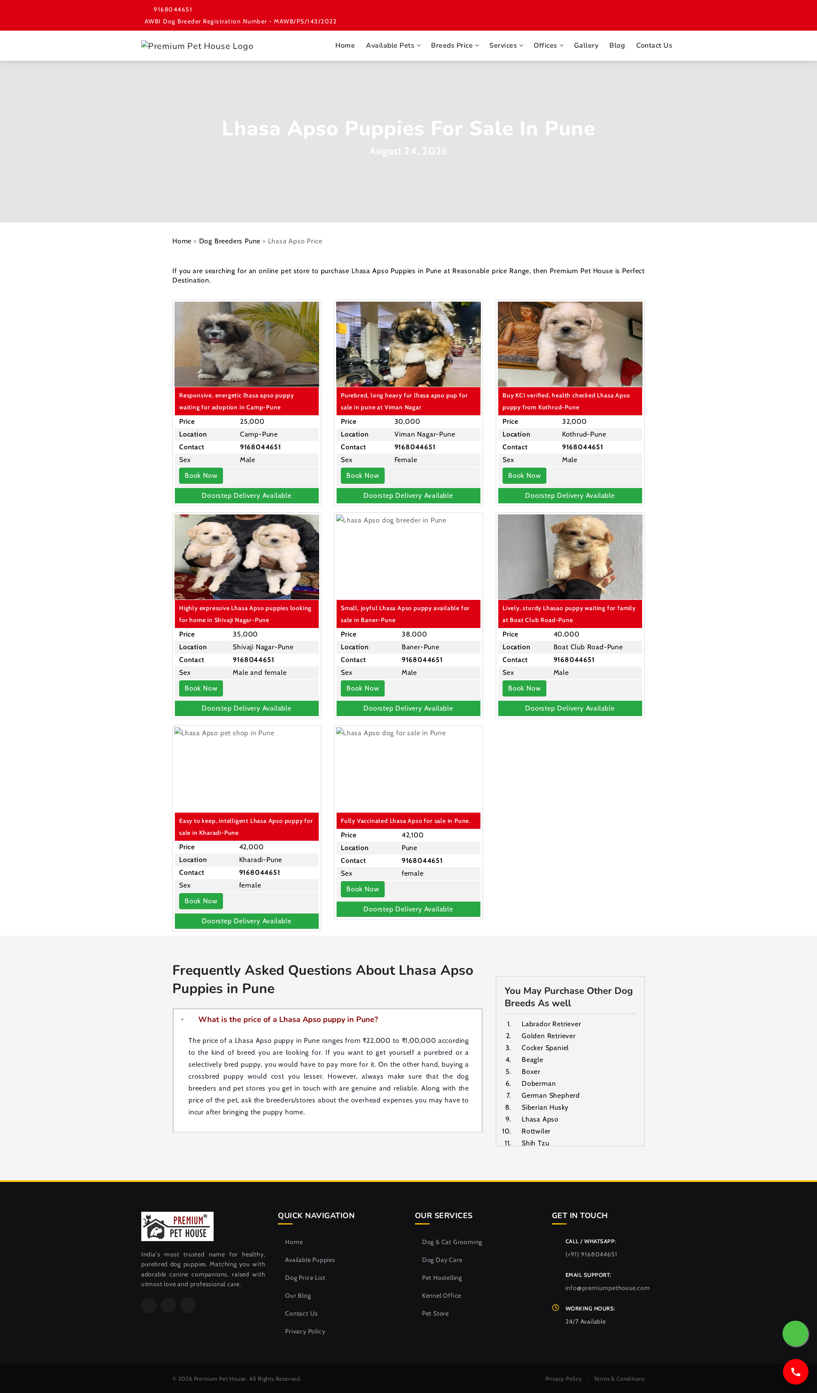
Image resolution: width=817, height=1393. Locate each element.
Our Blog (298, 1295)
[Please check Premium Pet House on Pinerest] (650, 12)
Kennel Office (441, 1295)
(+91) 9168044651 (591, 1254)
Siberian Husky (545, 1107)
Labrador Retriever (551, 1024)
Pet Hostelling (442, 1278)
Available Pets (390, 45)
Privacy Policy (305, 1331)
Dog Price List (305, 1278)
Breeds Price (452, 45)
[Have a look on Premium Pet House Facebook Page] (613, 12)
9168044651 (173, 9)
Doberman (539, 1083)
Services (503, 45)
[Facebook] (149, 1305)
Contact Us (654, 45)
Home (345, 45)
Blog (617, 45)
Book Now (201, 475)
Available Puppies (310, 1260)
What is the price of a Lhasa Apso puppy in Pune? (288, 1019)
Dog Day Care (442, 1260)
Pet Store (435, 1313)
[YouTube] (188, 1305)
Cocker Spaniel (545, 1048)
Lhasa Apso (540, 1119)
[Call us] (795, 1371)
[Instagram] (168, 1305)
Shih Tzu (535, 1143)
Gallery (586, 45)
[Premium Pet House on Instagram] (669, 12)
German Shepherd (551, 1095)
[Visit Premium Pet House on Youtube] (632, 12)
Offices (545, 45)
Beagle (532, 1060)
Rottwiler (536, 1131)
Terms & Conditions (619, 1378)
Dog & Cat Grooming (452, 1242)
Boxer (531, 1072)
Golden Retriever (549, 1036)
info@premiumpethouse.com (608, 1288)
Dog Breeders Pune (230, 241)
